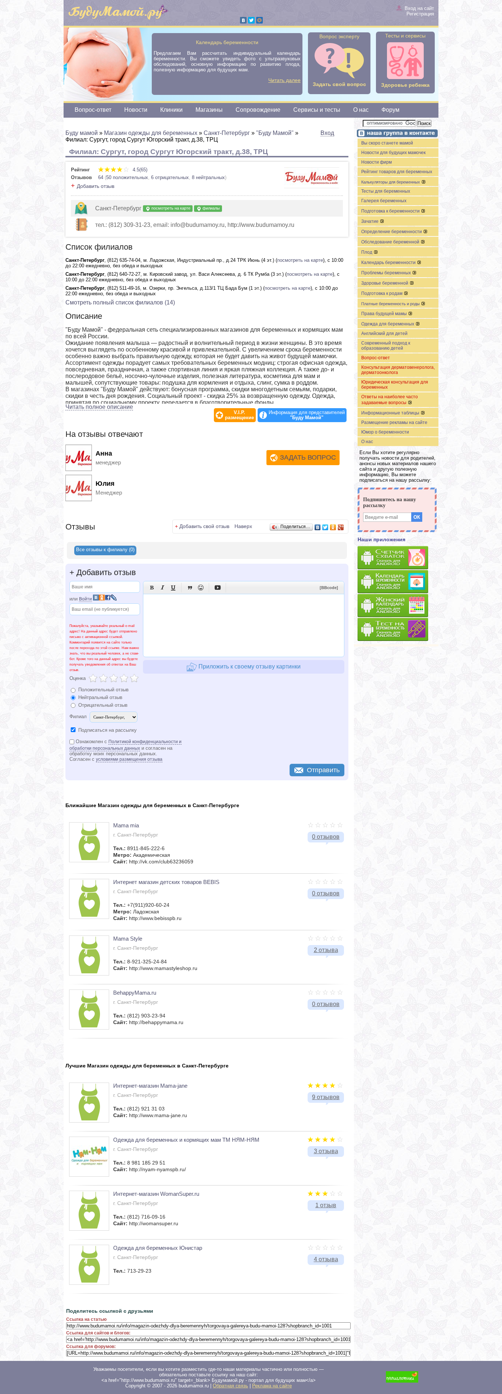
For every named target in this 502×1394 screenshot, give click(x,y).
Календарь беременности (389, 262)
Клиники (171, 110)
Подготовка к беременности (391, 211)
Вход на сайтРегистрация (419, 11)
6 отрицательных (170, 177)
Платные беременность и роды (391, 304)
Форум (390, 110)
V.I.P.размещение (239, 415)
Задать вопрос (308, 457)
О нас (361, 110)
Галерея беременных (383, 200)
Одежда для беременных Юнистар (157, 1248)
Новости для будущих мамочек (393, 152)
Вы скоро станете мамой (387, 143)
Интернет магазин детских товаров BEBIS (166, 882)
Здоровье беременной (385, 283)
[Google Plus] (341, 527)
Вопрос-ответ (93, 110)
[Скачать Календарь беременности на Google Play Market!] (398, 582)
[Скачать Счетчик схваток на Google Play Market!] (398, 558)
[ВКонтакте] (243, 20)
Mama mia (126, 825)
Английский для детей (384, 333)
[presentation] (105, 550)
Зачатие (370, 221)
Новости (135, 110)
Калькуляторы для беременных (391, 182)
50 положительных (127, 177)
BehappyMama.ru (134, 993)
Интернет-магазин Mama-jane (150, 1086)
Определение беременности (392, 231)
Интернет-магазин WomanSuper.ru (156, 1194)
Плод (367, 252)
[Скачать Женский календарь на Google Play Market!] (398, 606)
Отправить (323, 770)
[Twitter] (251, 20)
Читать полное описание (99, 407)
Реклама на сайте (272, 1385)
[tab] (105, 550)
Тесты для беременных (385, 191)
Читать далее (284, 80)
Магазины (209, 110)
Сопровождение (258, 110)
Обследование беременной (390, 242)
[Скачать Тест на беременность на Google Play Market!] (398, 630)
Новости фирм (376, 162)
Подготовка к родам (382, 293)
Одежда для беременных (388, 324)
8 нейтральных (208, 177)
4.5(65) (139, 169)
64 (100, 177)
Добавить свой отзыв (204, 526)
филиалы (210, 208)
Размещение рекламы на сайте (394, 422)
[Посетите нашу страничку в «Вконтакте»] (396, 134)
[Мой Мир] (259, 20)
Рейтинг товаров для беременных (396, 171)
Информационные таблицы (390, 413)
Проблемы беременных (386, 272)
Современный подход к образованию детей (385, 346)
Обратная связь (230, 1385)
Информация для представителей (307, 415)
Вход (327, 133)
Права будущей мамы (384, 313)
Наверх (243, 526)
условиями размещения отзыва (129, 759)
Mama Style (127, 938)
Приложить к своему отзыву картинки (249, 666)
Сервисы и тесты (316, 110)
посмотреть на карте (170, 208)
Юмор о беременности (385, 432)
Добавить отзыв (95, 186)
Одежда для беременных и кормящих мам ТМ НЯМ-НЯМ (186, 1140)
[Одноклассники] (333, 527)
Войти (85, 599)
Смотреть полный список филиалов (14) (120, 302)
